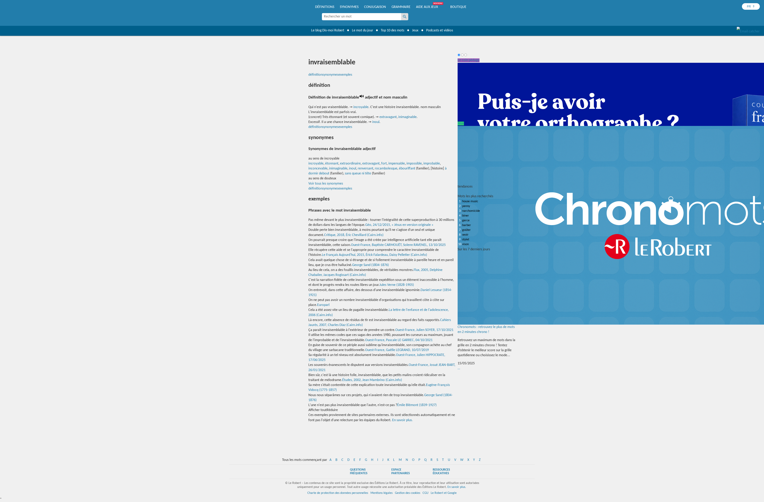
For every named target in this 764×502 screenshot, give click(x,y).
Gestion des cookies (407, 493)
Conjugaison (375, 7)
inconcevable (317, 168)
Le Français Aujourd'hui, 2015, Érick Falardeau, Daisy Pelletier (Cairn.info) (374, 255)
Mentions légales (381, 493)
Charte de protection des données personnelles (337, 493)
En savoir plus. (402, 420)
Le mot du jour (362, 30)
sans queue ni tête (358, 173)
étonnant (331, 163)
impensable (396, 163)
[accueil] (32, 13)
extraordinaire (350, 163)
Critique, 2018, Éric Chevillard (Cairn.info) (353, 235)
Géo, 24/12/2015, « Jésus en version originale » (399, 225)
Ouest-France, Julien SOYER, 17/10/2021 (424, 330)
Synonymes (349, 7)
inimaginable (407, 117)
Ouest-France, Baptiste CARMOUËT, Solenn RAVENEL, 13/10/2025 (398, 245)
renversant (365, 168)
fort (384, 163)
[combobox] (361, 16)
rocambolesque (386, 168)
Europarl (323, 305)
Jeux (415, 30)
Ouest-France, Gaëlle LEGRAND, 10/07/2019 (397, 350)
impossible (414, 163)
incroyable (360, 107)
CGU (425, 493)
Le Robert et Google (444, 493)
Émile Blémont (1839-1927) (417, 405)
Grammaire (401, 7)
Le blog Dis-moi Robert (327, 30)
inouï (375, 122)
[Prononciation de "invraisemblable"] (362, 97)
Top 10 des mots (392, 30)
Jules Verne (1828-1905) (396, 285)
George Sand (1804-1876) (370, 265)
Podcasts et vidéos (439, 30)
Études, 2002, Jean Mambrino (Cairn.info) (372, 380)
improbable (431, 163)
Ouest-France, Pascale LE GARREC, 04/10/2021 (399, 340)
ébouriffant (407, 168)
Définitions (324, 7)
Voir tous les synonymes (325, 184)
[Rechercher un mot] (404, 16)
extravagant (388, 117)
